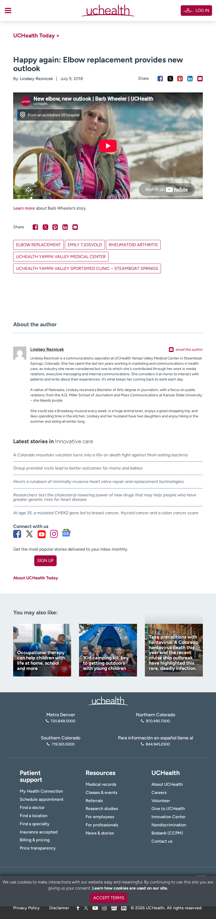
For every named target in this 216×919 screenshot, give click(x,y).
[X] (86, 908)
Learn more (24, 208)
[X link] (29, 534)
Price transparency (38, 848)
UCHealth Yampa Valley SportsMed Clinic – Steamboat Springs (87, 268)
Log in (202, 10)
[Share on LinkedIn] (190, 78)
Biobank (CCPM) (167, 833)
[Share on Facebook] (160, 78)
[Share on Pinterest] (180, 78)
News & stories (100, 833)
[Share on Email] (200, 78)
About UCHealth (167, 784)
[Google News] (114, 907)
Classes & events (101, 792)
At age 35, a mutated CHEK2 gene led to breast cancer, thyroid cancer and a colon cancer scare (105, 512)
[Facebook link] (17, 534)
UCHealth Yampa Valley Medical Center (61, 256)
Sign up (45, 560)
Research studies (102, 808)
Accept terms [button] (108, 897)
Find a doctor (32, 807)
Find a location (33, 815)
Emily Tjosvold (85, 244)
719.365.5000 (63, 744)
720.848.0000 (63, 721)
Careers (158, 792)
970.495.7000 (158, 721)
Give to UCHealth (168, 808)
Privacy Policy (26, 907)
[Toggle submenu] (8, 10)
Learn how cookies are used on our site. (130, 888)
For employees (100, 816)
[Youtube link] (42, 534)
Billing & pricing (35, 839)
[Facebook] (78, 908)
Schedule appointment (41, 799)
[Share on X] (170, 78)
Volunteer (160, 800)
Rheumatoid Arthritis (133, 244)
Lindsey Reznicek (36, 78)
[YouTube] (95, 908)
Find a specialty (35, 823)
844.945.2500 (158, 744)
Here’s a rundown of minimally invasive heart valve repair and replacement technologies (98, 481)
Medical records (101, 784)
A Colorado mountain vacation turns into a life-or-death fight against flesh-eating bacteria (100, 454)
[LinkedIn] (123, 907)
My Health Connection (41, 791)
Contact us (161, 841)
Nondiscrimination (168, 824)
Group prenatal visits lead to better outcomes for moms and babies (78, 468)
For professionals (102, 824)
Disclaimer (59, 907)
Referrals (94, 800)
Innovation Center (168, 816)
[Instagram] (104, 908)
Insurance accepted (38, 831)
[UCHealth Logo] (108, 700)
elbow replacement (38, 244)
